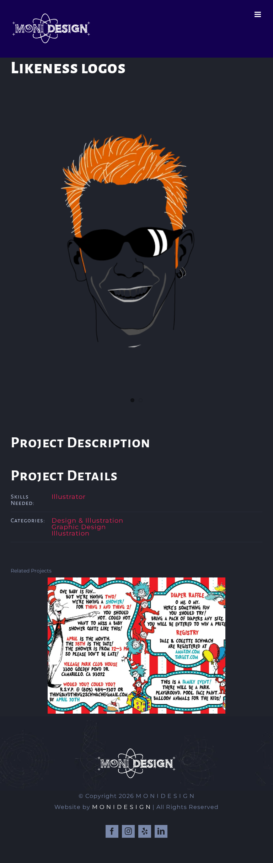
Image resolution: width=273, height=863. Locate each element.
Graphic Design (79, 527)
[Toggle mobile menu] (258, 14)
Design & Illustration (87, 520)
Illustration (71, 533)
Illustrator (69, 497)
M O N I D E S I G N (121, 807)
